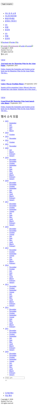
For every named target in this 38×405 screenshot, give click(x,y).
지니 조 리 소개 (10, 13)
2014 (6, 265)
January (11, 156)
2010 (6, 351)
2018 (6, 181)
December (12, 138)
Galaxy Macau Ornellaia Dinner (12, 84)
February (12, 154)
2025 (6, 121)
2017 (6, 202)
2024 (6, 133)
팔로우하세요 (10, 18)
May (10, 129)
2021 (6, 144)
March (11, 131)
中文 (6, 27)
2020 (6, 148)
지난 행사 (8, 395)
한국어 (7, 30)
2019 (6, 157)
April (11, 173)
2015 (6, 248)
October (12, 134)
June (10, 127)
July (10, 125)
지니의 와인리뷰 (11, 16)
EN (6, 25)
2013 (6, 284)
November (12, 146)
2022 (6, 140)
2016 (6, 227)
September (12, 123)
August (11, 211)
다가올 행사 (9, 393)
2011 (6, 328)
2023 (6, 136)
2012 (6, 307)
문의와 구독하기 (11, 21)
